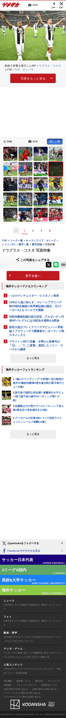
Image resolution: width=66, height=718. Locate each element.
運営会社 (39, 681)
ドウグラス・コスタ (48, 65)
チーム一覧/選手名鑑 (17, 673)
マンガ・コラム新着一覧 (15, 653)
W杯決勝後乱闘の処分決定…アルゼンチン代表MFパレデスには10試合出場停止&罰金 (36, 318)
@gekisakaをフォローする (23, 543)
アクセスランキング (32, 669)
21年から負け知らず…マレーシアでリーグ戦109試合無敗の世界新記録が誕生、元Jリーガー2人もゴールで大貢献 (35, 306)
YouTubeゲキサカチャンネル (17, 637)
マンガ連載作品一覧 (37, 653)
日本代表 (8, 605)
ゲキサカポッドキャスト (23, 641)
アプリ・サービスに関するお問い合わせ (22, 693)
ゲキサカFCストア (12, 669)
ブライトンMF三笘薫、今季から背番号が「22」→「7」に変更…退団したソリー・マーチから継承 (36, 345)
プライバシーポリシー (26, 685)
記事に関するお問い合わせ (44, 689)
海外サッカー (47, 605)
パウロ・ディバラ (23, 69)
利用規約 (8, 685)
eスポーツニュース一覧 (19, 657)
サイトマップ (54, 681)
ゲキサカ (11, 5)
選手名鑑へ (33, 275)
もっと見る (33, 358)
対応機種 (8, 681)
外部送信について (49, 685)
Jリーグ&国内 (20, 605)
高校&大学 (34, 605)
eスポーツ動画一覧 (40, 657)
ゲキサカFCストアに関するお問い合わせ (22, 697)
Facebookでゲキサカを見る (23, 550)
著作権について (23, 681)
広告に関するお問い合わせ (16, 689)
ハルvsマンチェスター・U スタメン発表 (34, 295)
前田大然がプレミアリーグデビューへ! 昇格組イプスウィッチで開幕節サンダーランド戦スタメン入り (36, 331)
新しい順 (55, 141)
